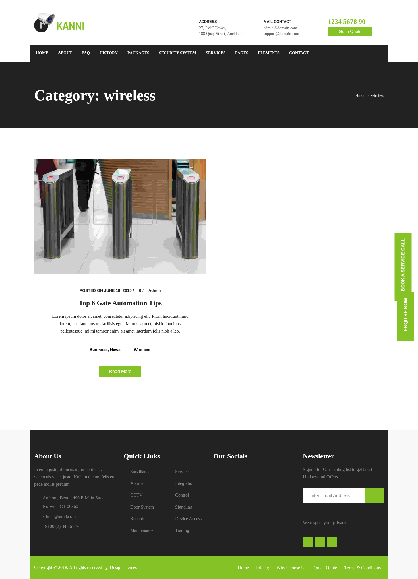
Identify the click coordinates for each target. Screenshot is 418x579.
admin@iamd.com (59, 516)
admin (154, 290)
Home (360, 96)
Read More (120, 371)
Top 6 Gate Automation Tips (120, 303)
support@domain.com (281, 34)
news (115, 349)
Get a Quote (350, 31)
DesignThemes (123, 567)
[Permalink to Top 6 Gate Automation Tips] (120, 272)
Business (99, 349)
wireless (377, 96)
